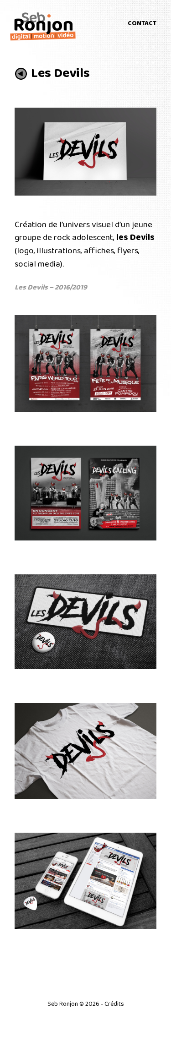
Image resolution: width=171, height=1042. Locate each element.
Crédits (114, 1004)
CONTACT (142, 23)
